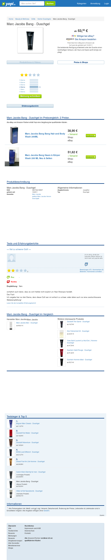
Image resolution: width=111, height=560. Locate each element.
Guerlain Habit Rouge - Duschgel (79, 350)
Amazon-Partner (34, 538)
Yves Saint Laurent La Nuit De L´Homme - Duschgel (82, 341)
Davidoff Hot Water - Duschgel (27, 433)
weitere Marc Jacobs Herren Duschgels (41, 197)
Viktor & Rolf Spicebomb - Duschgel (29, 491)
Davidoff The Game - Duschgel (78, 321)
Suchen (50, 3)
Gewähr (46, 510)
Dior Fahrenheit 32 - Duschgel (78, 331)
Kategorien (81, 3)
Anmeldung (95, 3)
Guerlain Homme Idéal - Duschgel (79, 359)
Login (106, 3)
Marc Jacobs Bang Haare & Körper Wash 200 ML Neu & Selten (42, 156)
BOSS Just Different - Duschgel (27, 452)
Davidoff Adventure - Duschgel (27, 442)
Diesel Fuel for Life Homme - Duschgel (30, 461)
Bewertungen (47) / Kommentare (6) (92, 269)
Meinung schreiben (30, 96)
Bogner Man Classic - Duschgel (28, 423)
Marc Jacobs (36, 194)
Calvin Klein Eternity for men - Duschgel (30, 472)
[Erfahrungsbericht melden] (86, 264)
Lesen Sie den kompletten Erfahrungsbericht (21, 303)
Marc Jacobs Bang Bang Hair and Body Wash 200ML (45, 135)
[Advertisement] (55, 221)
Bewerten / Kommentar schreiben (91, 271)
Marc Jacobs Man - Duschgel (27, 323)
